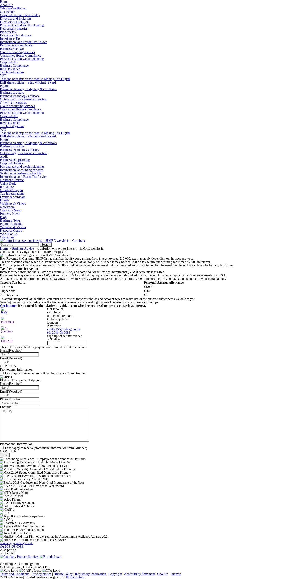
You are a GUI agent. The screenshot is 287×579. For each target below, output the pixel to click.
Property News (10, 213)
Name (11, 350)
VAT (3, 75)
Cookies (162, 574)
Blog (3, 217)
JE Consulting (75, 577)
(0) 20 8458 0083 (58, 332)
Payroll (4, 86)
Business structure (12, 92)
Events (4, 200)
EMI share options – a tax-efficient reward (28, 82)
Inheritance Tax (10, 38)
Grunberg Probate (12, 180)
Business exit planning (15, 160)
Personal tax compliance (16, 45)
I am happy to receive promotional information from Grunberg (46, 373)
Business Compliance (14, 65)
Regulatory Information (90, 574)
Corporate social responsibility (20, 15)
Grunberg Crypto (11, 190)
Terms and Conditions (14, 574)
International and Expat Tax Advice (23, 42)
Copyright (115, 574)
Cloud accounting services (17, 52)
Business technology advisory (19, 96)
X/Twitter (53, 339)
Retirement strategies (14, 28)
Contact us (7, 237)
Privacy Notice (41, 574)
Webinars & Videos (13, 203)
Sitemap (175, 574)
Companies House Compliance (20, 55)
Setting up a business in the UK (21, 173)
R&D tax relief (10, 69)
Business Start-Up (12, 48)
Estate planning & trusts (16, 35)
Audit (4, 156)
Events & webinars (12, 197)
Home (4, 248)
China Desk (8, 183)
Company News (11, 210)
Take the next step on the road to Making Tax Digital (35, 79)
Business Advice (23, 248)
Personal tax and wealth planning (22, 25)
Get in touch (8, 305)
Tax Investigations (12, 72)
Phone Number (10, 399)
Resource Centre (11, 230)
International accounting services (21, 170)
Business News (10, 220)
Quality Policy (63, 574)
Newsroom (7, 207)
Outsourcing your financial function (23, 99)
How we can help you (14, 22)
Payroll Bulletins (11, 224)
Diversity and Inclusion (15, 18)
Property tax (8, 32)
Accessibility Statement (139, 574)
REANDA (7, 187)
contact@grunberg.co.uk (63, 329)
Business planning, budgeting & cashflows (28, 89)
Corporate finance (12, 163)
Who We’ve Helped (13, 8)
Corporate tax (9, 62)
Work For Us (8, 234)
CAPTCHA (8, 366)
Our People (7, 11)
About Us (6, 5)
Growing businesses (13, 102)
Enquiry (5, 407)
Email (11, 358)
